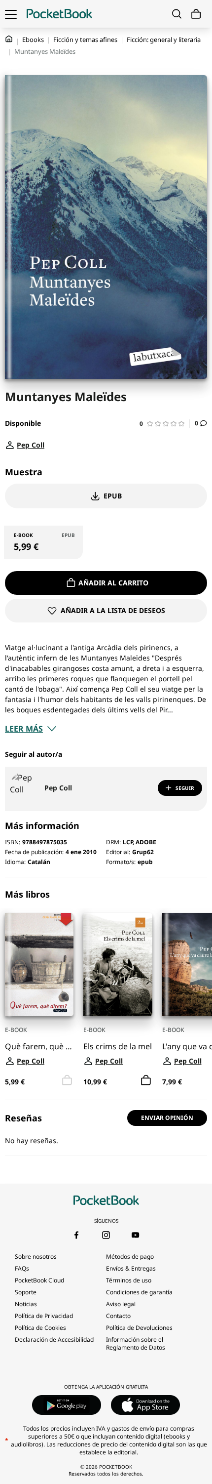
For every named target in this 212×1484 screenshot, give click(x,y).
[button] (165, 423)
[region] (106, 988)
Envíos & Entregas (131, 1268)
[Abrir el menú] (11, 14)
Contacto (118, 1316)
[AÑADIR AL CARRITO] (146, 1080)
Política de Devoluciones (139, 1327)
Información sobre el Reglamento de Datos (135, 1343)
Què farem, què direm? (39, 1046)
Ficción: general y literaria (164, 39)
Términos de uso (128, 1280)
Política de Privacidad (44, 1316)
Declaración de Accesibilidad (54, 1339)
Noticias (26, 1304)
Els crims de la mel (117, 1046)
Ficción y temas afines (85, 39)
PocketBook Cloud (39, 1280)
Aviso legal (121, 1304)
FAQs (22, 1268)
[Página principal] (59, 14)
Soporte (25, 1292)
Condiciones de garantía (139, 1292)
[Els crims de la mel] (117, 964)
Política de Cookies (40, 1327)
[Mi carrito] (196, 14)
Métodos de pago (130, 1256)
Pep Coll (58, 787)
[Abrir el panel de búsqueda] (176, 14)
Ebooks (33, 39)
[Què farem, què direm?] (39, 964)
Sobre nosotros (36, 1256)
